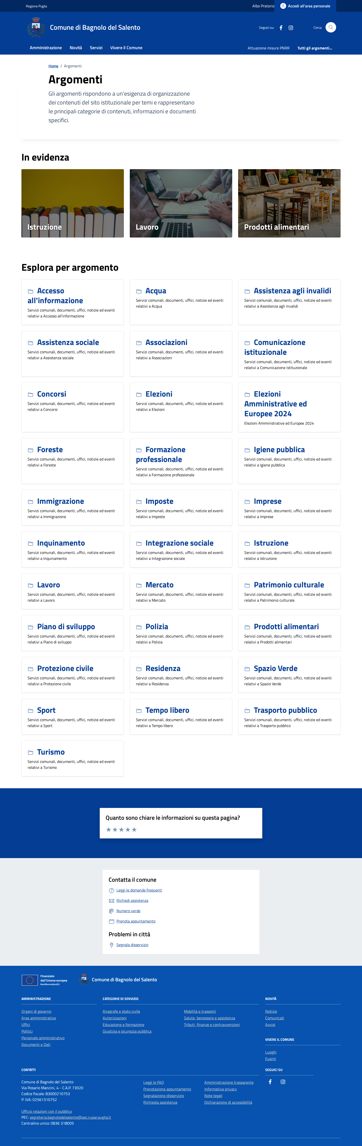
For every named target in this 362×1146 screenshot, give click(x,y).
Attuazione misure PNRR (269, 48)
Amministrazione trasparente (229, 1082)
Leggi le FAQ (153, 1082)
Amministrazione (46, 47)
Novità (76, 47)
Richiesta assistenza (160, 1102)
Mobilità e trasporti (200, 1011)
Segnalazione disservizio (163, 1096)
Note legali (213, 1096)
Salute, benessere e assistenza (209, 1018)
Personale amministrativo (43, 1038)
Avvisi (270, 1024)
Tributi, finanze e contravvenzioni (212, 1024)
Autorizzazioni (115, 1018)
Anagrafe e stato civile (121, 1011)
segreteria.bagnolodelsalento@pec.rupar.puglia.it (70, 1117)
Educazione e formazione (123, 1024)
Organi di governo (36, 1011)
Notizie (271, 1011)
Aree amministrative (38, 1018)
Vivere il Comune (126, 47)
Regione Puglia (36, 6)
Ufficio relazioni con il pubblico (46, 1111)
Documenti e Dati (35, 1044)
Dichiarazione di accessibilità (228, 1102)
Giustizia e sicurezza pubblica (127, 1031)
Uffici (25, 1024)
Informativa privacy (220, 1089)
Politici (27, 1031)
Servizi (96, 47)
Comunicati (274, 1018)
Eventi (270, 1059)
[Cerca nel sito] (331, 27)
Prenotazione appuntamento (167, 1089)
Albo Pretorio (263, 6)
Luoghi (271, 1052)
